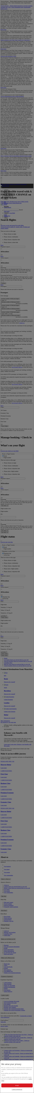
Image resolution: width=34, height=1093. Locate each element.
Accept (17, 1085)
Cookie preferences (17, 1089)
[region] (17, 1076)
